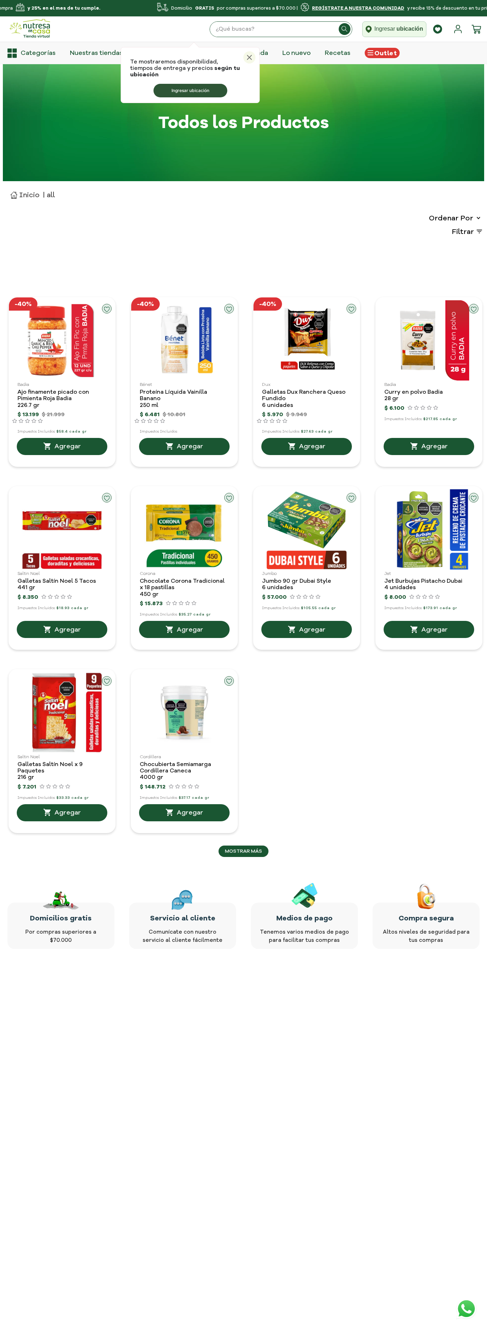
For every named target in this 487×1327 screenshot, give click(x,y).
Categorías (38, 53)
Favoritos (437, 29)
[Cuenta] (459, 29)
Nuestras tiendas (96, 53)
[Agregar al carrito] (62, 446)
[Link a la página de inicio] (25, 195)
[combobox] (281, 29)
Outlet (385, 53)
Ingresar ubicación (190, 90)
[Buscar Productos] (345, 29)
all (51, 195)
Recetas (337, 53)
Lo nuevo (296, 53)
